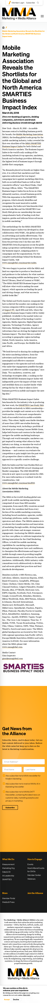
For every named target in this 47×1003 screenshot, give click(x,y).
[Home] (3, 27)
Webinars (31, 878)
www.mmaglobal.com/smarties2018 (18, 483)
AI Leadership (8, 875)
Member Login (18, 2)
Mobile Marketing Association (29, 134)
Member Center (34, 875)
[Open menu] (42, 16)
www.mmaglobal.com (12, 647)
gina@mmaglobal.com (12, 658)
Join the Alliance (35, 893)
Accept (7, 999)
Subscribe (30, 2)
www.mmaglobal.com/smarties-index (19, 262)
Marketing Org (8, 868)
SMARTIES (7, 879)
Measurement (8, 864)
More (4, 893)
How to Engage (34, 859)
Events (30, 864)
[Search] (38, 2)
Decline (16, 999)
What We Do (8, 859)
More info (26, 995)
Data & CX (6, 871)
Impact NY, (10, 309)
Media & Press (8, 902)
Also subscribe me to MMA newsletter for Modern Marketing (23, 777)
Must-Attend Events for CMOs (35, 869)
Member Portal (8, 898)
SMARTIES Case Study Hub (31, 405)
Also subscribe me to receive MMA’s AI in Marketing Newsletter (23, 785)
